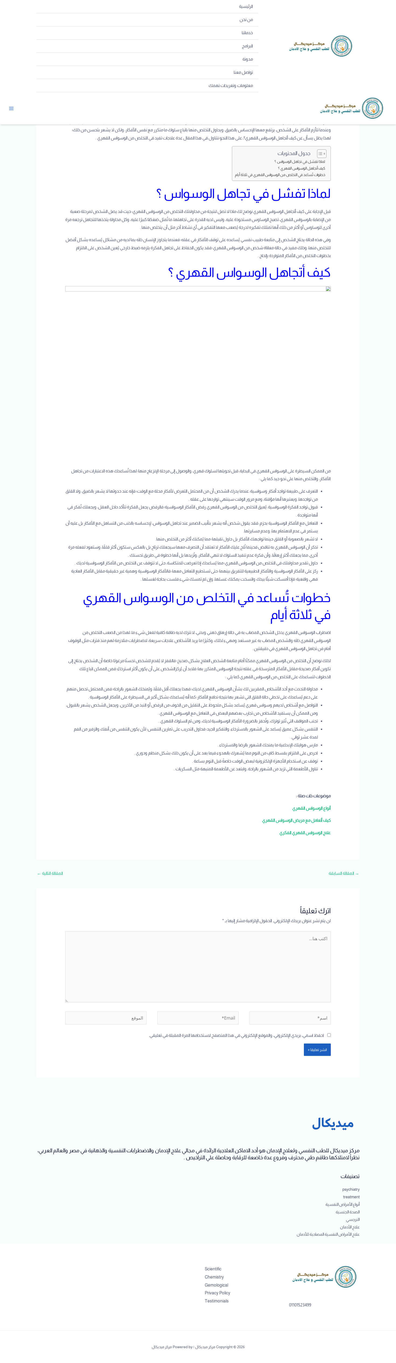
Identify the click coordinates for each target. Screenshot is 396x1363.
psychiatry (351, 1189)
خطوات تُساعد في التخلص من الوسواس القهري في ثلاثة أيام (280, 175)
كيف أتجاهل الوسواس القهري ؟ (301, 168)
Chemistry (214, 1277)
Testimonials (217, 1301)
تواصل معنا (243, 72)
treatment (351, 1197)
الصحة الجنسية (348, 1212)
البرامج (247, 46)
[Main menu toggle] (11, 108)
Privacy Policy (217, 1293)
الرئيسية (246, 6)
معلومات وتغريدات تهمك (231, 85)
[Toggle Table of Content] (319, 153)
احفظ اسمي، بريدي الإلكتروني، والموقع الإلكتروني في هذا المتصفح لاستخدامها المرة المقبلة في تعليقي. (236, 1035)
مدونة (247, 59)
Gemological (216, 1285)
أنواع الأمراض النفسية (342, 1204)
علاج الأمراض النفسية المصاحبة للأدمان (328, 1234)
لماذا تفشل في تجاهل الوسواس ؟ (300, 161)
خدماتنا (247, 32)
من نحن (246, 19)
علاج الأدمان (350, 1227)
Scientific (213, 1269)
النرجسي (353, 1219)
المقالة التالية (50, 873)
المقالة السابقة (344, 873)
